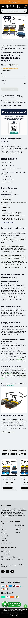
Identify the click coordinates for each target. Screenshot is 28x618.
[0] (25, 7)
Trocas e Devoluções (6, 543)
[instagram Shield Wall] (3, 571)
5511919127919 (7, 551)
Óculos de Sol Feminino (19, 45)
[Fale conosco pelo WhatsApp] (25, 606)
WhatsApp (10, 385)
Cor (2, 73)
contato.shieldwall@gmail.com (12, 557)
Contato (17, 532)
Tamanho (3, 80)
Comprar (7, 487)
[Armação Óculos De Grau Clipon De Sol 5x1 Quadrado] (14, 488)
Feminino (8, 45)
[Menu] (3, 6)
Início (2, 45)
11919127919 (7, 554)
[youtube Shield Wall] (7, 571)
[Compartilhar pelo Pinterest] (13, 433)
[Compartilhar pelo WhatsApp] (3, 432)
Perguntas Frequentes (4, 539)
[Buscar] (25, 11)
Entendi (14, 615)
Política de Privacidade (18, 528)
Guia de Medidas (19, 525)
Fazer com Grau (5, 536)
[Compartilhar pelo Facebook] (6, 433)
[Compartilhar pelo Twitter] (9, 433)
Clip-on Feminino (5, 47)
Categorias (4, 533)
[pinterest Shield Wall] (12, 571)
